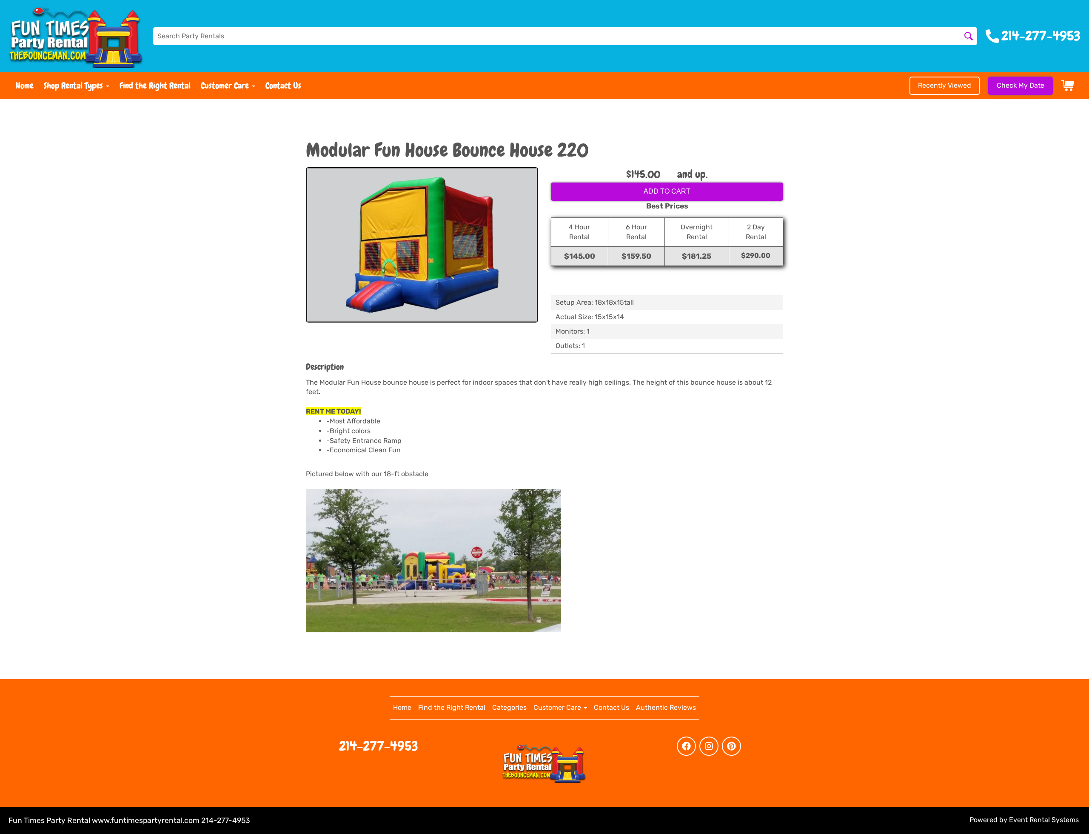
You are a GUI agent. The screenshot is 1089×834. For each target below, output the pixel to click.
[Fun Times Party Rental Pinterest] (731, 746)
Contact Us (283, 85)
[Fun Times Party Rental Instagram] (708, 746)
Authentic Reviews (666, 707)
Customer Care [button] (226, 85)
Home (25, 85)
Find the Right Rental (155, 85)
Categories (509, 707)
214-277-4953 (378, 746)
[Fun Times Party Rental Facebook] (686, 746)
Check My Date (1020, 85)
